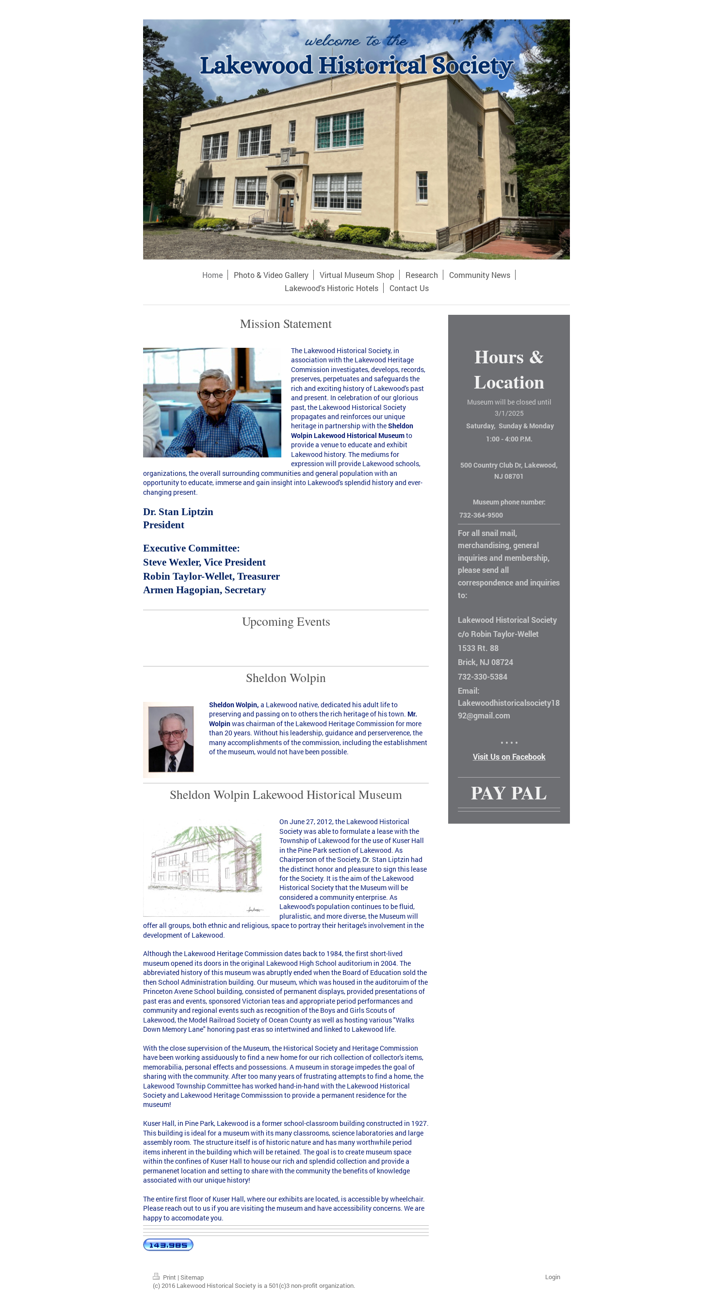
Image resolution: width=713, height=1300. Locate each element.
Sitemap (192, 1277)
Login (552, 1277)
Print (170, 1277)
